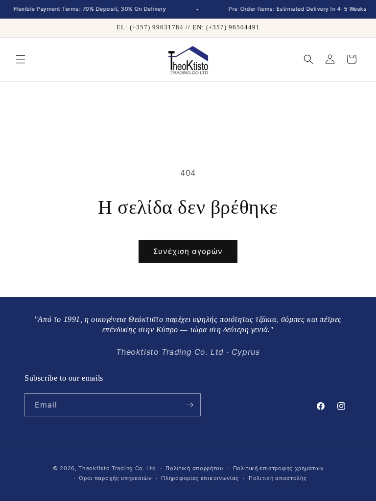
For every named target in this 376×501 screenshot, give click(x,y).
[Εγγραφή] (189, 404)
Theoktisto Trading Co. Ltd (117, 468)
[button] (20, 59)
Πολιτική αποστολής (278, 478)
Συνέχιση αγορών (188, 251)
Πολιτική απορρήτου (194, 468)
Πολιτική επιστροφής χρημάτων (278, 468)
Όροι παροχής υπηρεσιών (115, 478)
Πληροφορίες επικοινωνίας (200, 478)
